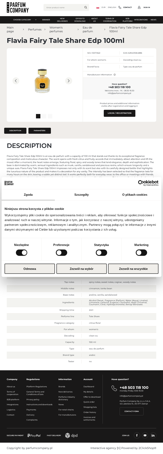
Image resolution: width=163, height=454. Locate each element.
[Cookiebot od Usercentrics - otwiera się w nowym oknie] (141, 183)
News (61, 404)
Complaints (32, 420)
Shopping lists (90, 407)
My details (88, 392)
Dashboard (88, 386)
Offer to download (91, 397)
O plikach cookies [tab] (134, 194)
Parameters (39, 131)
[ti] (118, 448)
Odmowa (29, 268)
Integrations (12, 404)
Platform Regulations (36, 386)
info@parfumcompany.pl (119, 93)
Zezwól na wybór (81, 268)
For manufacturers (67, 415)
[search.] (85, 7)
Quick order (89, 402)
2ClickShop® (147, 448)
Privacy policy (32, 399)
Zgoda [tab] (28, 194)
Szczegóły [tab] (81, 194)
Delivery (30, 415)
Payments (31, 410)
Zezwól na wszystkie (133, 268)
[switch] (61, 253)
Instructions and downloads (39, 404)
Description (15, 131)
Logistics (11, 410)
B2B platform (13, 399)
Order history (89, 412)
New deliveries (65, 392)
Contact (10, 415)
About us (11, 386)
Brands (61, 386)
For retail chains (66, 410)
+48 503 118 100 (119, 87)
